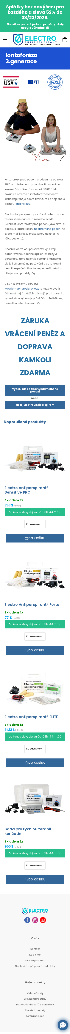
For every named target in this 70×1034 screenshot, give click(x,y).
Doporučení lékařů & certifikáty (35, 1004)
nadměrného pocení (47, 229)
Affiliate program (35, 960)
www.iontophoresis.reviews (22, 288)
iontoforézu (22, 204)
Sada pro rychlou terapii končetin (28, 831)
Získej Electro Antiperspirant (35, 405)
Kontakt (35, 949)
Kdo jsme (35, 954)
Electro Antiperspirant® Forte (32, 604)
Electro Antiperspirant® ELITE (31, 716)
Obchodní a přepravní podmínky (35, 966)
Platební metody (35, 1010)
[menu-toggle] (5, 39)
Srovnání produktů (35, 999)
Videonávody (35, 993)
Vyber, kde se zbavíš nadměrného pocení (35, 390)
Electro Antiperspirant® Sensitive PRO (27, 490)
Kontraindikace (35, 1016)
